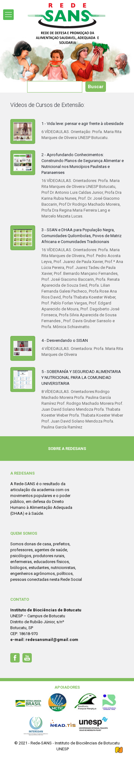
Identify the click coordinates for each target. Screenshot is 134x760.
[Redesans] (67, 23)
